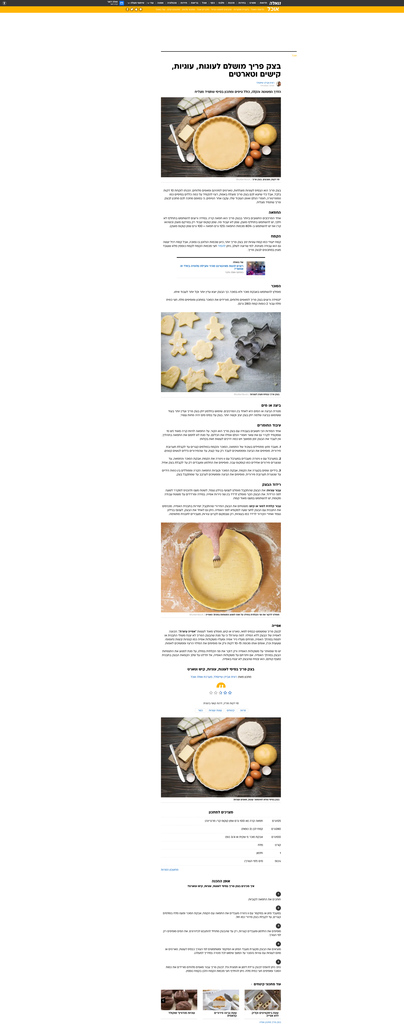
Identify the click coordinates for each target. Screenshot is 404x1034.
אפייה (261, 1022)
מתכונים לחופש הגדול (221, 10)
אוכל (204, 3)
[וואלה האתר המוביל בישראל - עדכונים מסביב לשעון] (275, 3)
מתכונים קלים (173, 10)
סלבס (221, 3)
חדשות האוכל (257, 10)
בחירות (242, 3)
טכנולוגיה (172, 3)
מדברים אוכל (203, 10)
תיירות (184, 3)
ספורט (253, 3)
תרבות (231, 3)
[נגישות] (4, 3)
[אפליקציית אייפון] (136, 9)
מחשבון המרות (169, 870)
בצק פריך (276, 1022)
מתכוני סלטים (188, 10)
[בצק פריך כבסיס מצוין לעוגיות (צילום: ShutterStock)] (221, 354)
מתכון (268, 1022)
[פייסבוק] (127, 9)
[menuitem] (261, 3)
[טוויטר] (132, 9)
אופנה (160, 3)
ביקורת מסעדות (241, 10)
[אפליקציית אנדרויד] (141, 9)
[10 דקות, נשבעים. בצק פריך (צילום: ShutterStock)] (221, 140)
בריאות (194, 3)
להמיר (222, 246)
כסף (213, 3)
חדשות (263, 3)
